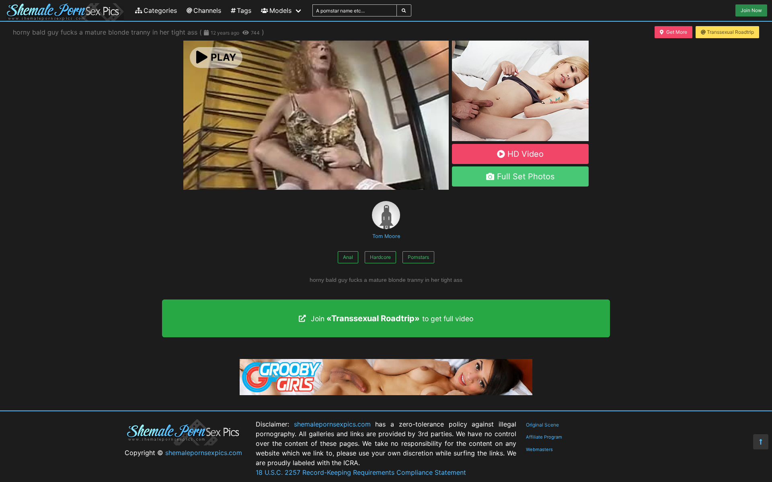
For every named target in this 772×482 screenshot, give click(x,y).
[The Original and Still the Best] (386, 393)
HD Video (525, 154)
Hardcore (380, 257)
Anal (348, 257)
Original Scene (542, 425)
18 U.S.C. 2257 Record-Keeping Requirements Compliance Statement (361, 472)
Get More (676, 32)
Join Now (751, 10)
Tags (244, 10)
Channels (207, 10)
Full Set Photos (525, 176)
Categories (160, 10)
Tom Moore (386, 236)
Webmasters (539, 449)
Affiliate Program (544, 437)
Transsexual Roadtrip (730, 32)
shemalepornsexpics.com (203, 453)
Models (280, 10)
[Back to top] (761, 442)
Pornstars (418, 257)
